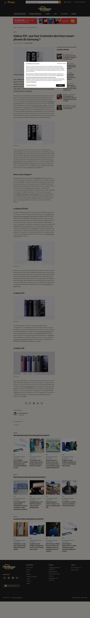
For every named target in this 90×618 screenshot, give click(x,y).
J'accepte (60, 85)
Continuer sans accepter (61, 63)
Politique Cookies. (60, 75)
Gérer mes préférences (31, 85)
